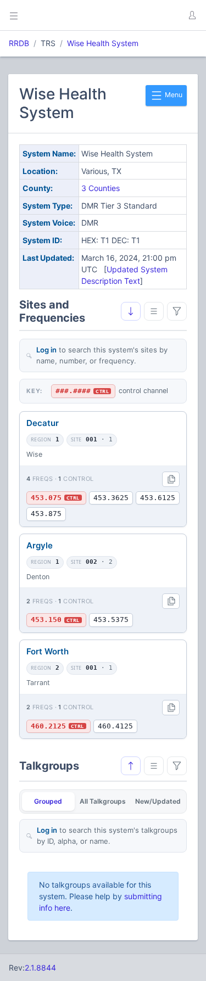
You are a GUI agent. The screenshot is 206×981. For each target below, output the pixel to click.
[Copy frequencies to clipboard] (171, 479)
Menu (172, 95)
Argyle (39, 545)
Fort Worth (47, 651)
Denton (37, 577)
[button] (191, 15)
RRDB (19, 43)
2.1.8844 (40, 967)
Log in (46, 349)
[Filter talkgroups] (177, 765)
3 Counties (100, 188)
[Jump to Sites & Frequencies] (131, 765)
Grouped (48, 801)
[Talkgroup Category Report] (154, 765)
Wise (34, 454)
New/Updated (158, 801)
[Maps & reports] (154, 311)
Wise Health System (102, 43)
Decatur (42, 423)
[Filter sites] (177, 311)
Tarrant (38, 683)
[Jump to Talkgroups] (131, 311)
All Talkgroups (103, 801)
